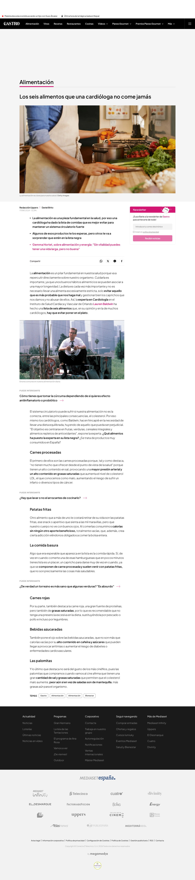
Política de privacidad (75, 840)
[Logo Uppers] (78, 815)
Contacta (90, 723)
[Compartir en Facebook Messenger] (114, 261)
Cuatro (151, 741)
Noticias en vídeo (33, 741)
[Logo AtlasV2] (59, 825)
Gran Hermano (62, 723)
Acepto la (147, 232)
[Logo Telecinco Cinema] (117, 815)
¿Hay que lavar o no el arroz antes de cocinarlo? (50, 498)
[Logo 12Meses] (155, 815)
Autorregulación (94, 738)
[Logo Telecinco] (78, 793)
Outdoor (59, 760)
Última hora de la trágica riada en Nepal (81, 16)
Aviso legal (35, 840)
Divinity (151, 747)
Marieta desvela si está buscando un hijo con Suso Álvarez (31, 16)
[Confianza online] (97, 868)
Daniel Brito (47, 207)
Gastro (43, 696)
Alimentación (37, 82)
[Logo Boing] (117, 804)
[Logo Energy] (155, 804)
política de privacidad (151, 232)
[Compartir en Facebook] (121, 261)
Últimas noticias (32, 735)
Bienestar (89, 696)
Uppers (151, 729)
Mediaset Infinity (156, 723)
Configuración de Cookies (98, 840)
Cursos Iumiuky (125, 735)
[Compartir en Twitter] (108, 261)
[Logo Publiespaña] (97, 826)
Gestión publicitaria (139, 840)
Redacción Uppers (29, 207)
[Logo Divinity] (155, 793)
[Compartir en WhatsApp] (101, 261)
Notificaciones (93, 744)
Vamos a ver (60, 748)
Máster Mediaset (94, 760)
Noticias (27, 723)
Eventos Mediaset (126, 741)
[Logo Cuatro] (117, 793)
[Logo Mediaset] (97, 779)
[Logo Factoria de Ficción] (78, 804)
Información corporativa (53, 840)
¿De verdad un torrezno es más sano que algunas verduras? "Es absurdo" (67, 586)
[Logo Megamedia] (99, 854)
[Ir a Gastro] (12, 23)
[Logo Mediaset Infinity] (40, 793)
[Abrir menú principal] (189, 23)
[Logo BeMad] (40, 815)
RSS (151, 840)
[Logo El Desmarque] (40, 804)
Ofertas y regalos (126, 729)
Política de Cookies (120, 840)
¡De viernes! (60, 754)
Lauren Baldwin (103, 304)
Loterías (27, 729)
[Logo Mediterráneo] (135, 825)
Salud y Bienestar (126, 747)
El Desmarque (155, 735)
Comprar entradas (126, 723)
